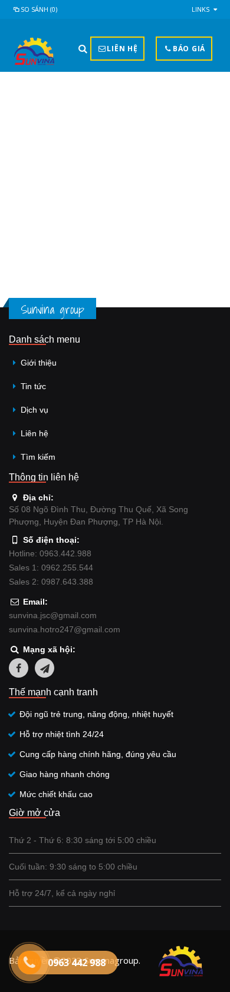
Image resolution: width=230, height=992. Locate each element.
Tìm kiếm (38, 457)
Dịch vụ (34, 409)
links (200, 9)
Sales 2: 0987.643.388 (51, 581)
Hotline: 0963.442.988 (50, 553)
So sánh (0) (39, 9)
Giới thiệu (39, 362)
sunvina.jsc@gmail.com (53, 615)
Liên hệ (34, 433)
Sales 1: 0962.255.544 (51, 567)
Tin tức (33, 386)
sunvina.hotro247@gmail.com (64, 629)
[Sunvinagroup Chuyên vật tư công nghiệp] (34, 51)
